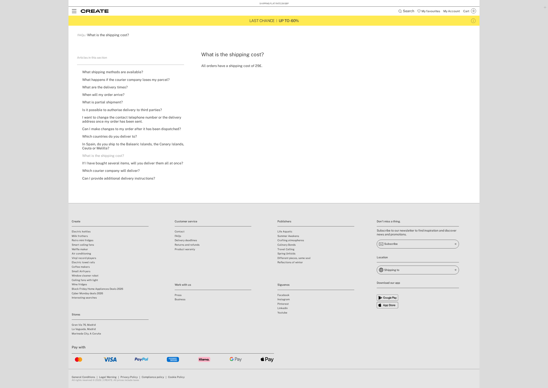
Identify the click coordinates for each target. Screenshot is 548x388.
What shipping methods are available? (112, 72)
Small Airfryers (81, 271)
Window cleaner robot (85, 275)
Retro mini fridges (82, 240)
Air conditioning (81, 253)
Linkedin (282, 308)
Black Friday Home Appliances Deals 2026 (97, 288)
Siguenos (283, 284)
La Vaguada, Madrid (84, 329)
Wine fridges (79, 284)
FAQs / (82, 35)
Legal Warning (107, 377)
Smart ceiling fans (83, 244)
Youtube (282, 312)
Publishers (284, 221)
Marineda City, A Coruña (86, 333)
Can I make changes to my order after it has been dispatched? (131, 129)
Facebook (283, 295)
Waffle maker (80, 249)
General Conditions (83, 377)
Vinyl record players (84, 258)
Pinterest (283, 303)
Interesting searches (84, 297)
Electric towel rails (83, 262)
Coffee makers (81, 266)
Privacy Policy (129, 377)
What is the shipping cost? (103, 156)
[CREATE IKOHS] (95, 11)
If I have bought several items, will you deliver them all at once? (132, 163)
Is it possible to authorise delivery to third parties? (122, 110)
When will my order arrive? (103, 95)
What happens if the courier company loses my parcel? (126, 80)
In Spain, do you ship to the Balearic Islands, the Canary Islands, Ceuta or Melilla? (133, 146)
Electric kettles (81, 231)
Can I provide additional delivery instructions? (118, 178)
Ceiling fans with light (85, 280)
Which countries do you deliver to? (109, 136)
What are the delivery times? (105, 87)
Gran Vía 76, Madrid (84, 324)
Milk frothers (80, 236)
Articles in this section (92, 57)
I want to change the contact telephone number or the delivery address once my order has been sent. (131, 119)
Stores (76, 314)
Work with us (183, 284)
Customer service (186, 221)
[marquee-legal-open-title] (473, 20)
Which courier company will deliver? (111, 171)
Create (76, 221)
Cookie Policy (176, 377)
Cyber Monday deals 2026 (87, 293)
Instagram (283, 299)
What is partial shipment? (102, 102)
